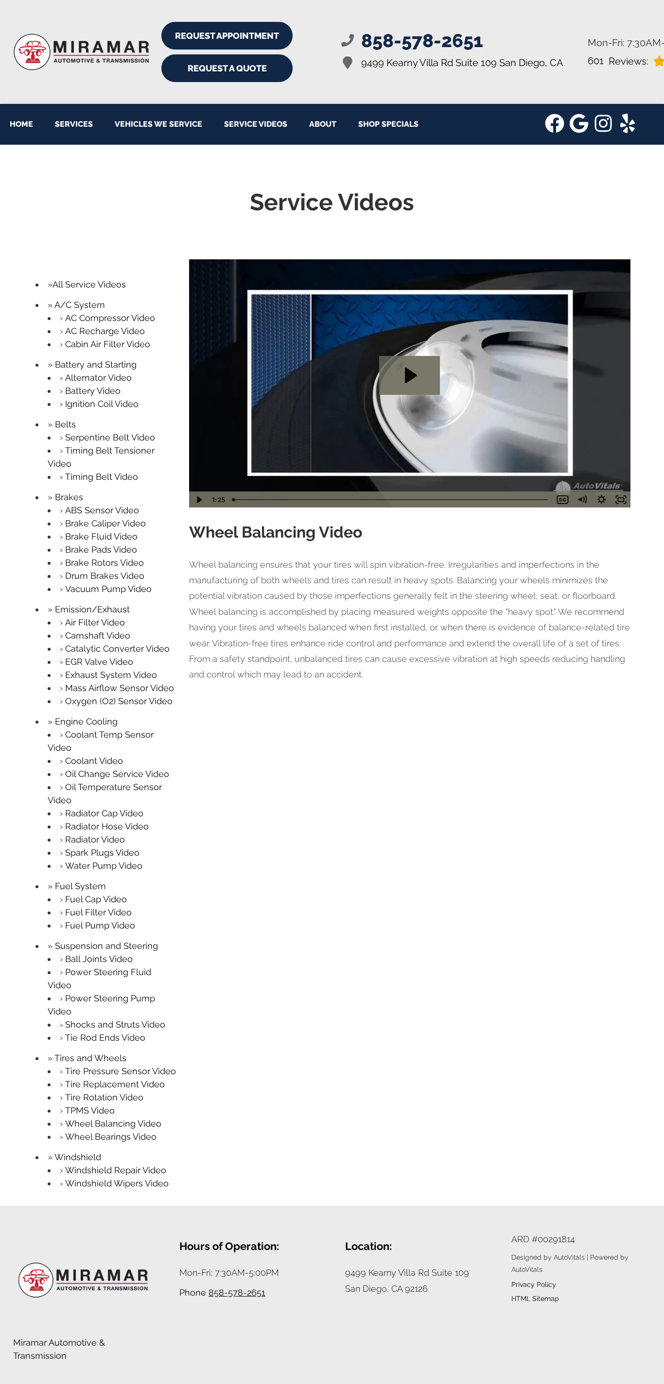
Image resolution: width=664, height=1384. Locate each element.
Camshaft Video (97, 635)
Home (21, 124)
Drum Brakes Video (104, 576)
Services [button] (74, 124)
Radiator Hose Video (107, 826)
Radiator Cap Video (104, 813)
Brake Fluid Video (101, 536)
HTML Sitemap (535, 1298)
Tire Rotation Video (104, 1097)
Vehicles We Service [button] (158, 124)
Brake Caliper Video (105, 523)
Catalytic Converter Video (117, 648)
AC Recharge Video (105, 331)
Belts (65, 424)
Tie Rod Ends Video (105, 1037)
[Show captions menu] (562, 499)
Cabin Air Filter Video (107, 344)
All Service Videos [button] (89, 284)
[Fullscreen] (620, 499)
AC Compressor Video (110, 318)
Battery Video (93, 391)
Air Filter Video (95, 622)
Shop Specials (388, 124)
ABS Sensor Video (102, 510)
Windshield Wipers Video (117, 1183)
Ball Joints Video (99, 959)
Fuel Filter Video (98, 912)
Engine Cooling (86, 721)
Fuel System (80, 886)
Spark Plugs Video (102, 852)
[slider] (391, 499)
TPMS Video (90, 1110)
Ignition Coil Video (102, 404)
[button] (554, 123)
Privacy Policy (533, 1284)
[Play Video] (199, 499)
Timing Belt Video (101, 477)
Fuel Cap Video (96, 899)
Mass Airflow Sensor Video (119, 688)
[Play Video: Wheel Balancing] (409, 375)
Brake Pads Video (101, 549)
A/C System (79, 305)
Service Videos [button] (255, 124)
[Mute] (582, 499)
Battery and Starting (96, 364)
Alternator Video (98, 377)
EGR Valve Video (99, 662)
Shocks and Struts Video (115, 1024)
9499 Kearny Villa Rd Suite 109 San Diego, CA (462, 62)
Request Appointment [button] (227, 36)
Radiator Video (95, 839)
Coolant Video (94, 761)
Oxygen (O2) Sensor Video (119, 701)
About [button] (322, 124)
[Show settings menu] (601, 499)
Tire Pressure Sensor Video (120, 1071)
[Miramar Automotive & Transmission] (66, 52)
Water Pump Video (103, 866)
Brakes (69, 497)
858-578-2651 (237, 1292)
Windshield (77, 1157)
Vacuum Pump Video (108, 589)
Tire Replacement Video (115, 1084)
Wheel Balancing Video (113, 1123)
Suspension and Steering (106, 946)
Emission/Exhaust (92, 609)
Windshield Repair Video (115, 1170)
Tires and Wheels (90, 1058)
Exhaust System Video (111, 675)
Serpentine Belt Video (110, 437)
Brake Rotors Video (104, 562)
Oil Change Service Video (117, 774)
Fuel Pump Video (100, 925)
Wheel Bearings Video (111, 1136)
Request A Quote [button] (227, 68)
